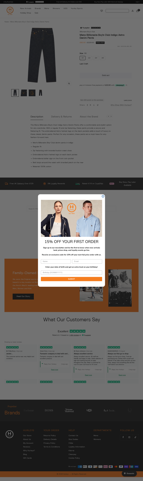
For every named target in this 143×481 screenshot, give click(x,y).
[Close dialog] (103, 196)
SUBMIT (71, 279)
